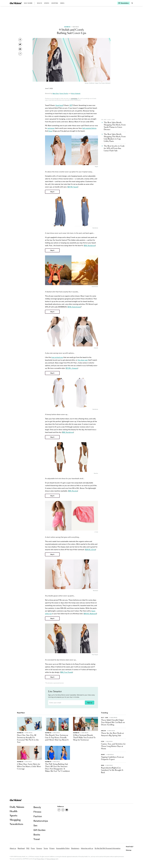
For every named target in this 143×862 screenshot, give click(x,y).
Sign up (89, 702)
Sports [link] (46, 3)
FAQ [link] (27, 848)
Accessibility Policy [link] (63, 848)
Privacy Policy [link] (40, 859)
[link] (16, 3)
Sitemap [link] (128, 850)
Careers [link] (39, 848)
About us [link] (13, 848)
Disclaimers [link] (75, 848)
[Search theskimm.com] (132, 3)
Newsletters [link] (16, 824)
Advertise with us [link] (87, 848)
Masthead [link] (21, 848)
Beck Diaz (56, 93)
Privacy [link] (52, 848)
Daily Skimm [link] (28, 3)
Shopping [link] (54, 3)
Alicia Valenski (75, 93)
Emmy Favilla (64, 93)
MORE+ (62, 3)
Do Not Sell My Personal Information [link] (107, 848)
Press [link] (33, 848)
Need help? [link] (129, 846)
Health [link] (39, 3)
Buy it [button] (52, 192)
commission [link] (74, 98)
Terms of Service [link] (51, 859)
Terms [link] (46, 848)
